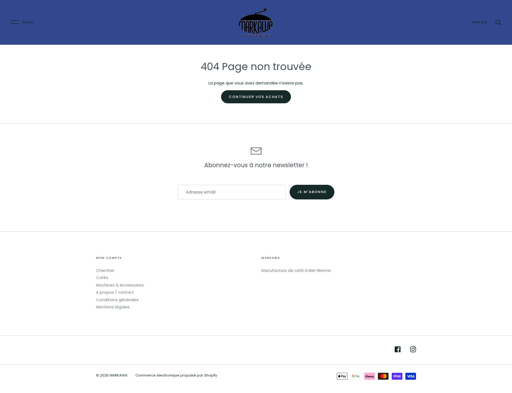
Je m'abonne (312, 191)
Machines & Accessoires (120, 285)
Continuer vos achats (256, 96)
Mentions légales (113, 307)
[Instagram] (413, 350)
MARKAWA (118, 375)
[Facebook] (398, 350)
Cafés (102, 277)
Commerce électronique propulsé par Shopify (176, 375)
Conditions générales (117, 299)
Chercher (105, 270)
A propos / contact (115, 292)
